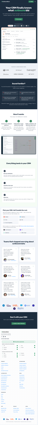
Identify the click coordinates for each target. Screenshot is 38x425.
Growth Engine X (13, 260)
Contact (2, 401)
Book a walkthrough (19, 323)
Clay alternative (3, 384)
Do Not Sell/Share (16, 410)
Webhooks (21, 386)
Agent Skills (21, 384)
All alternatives (3, 389)
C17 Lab (29, 259)
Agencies (2, 399)
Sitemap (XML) (3, 410)
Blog (2, 396)
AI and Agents (21, 380)
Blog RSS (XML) (3, 408)
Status (2, 368)
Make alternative (4, 380)
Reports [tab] (21, 31)
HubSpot (11, 25)
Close (23, 25)
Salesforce (17, 25)
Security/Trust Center (4, 370)
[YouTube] (5, 336)
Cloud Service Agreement (29, 410)
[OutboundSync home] (5, 2)
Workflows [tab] (17, 31)
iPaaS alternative (4, 387)
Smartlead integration (22, 363)
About (2, 394)
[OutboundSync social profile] (3, 336)
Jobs (2, 397)
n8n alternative (3, 382)
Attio (28, 25)
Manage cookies (16, 408)
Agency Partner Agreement (29, 413)
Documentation (21, 375)
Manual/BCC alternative (5, 386)
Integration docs (22, 378)
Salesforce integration (4, 365)
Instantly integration (22, 365)
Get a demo (19, 19)
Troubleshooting (22, 387)
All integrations (21, 370)
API (20, 382)
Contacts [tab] (8, 31)
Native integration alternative (6, 375)
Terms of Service (28, 408)
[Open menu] (35, 2)
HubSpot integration (4, 363)
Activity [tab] (4, 31)
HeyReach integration (22, 368)
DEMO (32, 1)
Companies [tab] (13, 31)
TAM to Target (13, 295)
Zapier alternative (4, 378)
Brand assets (3, 403)
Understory (14, 276)
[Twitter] (1, 336)
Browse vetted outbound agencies (27, 226)
